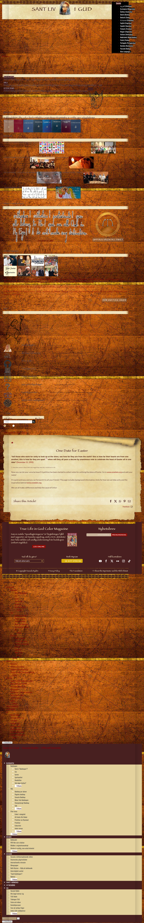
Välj (12, 613)
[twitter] (112, 561)
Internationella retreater (18, 686)
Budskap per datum (21, 615)
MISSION (9, 678)
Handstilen (18, 604)
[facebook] (106, 561)
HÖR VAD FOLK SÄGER (114, 300)
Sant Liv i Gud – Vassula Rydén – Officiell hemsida (32, 747)
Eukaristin (18, 649)
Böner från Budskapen (21, 624)
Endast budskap (21, 426)
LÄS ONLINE (39, 547)
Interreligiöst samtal (17, 695)
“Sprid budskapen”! (16, 698)
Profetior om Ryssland (21, 644)
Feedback (126, 507)
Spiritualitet (18, 601)
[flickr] (117, 561)
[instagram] (123, 561)
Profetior (17, 647)
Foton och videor (16, 726)
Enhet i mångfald (20, 638)
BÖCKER (8, 661)
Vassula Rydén (15, 715)
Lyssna (17, 598)
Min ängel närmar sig (17, 717)
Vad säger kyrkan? (20, 607)
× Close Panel (7, 742)
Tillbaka (18, 610)
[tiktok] (129, 561)
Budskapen (14, 590)
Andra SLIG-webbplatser (18, 735)
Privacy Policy (54, 571)
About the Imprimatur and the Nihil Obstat (111, 571)
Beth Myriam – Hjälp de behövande (21, 692)
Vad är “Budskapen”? (21, 593)
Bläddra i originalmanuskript (19, 669)
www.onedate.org (114, 472)
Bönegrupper (14, 689)
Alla (8, 426)
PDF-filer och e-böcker (17, 666)
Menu (6, 56)
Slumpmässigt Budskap (22, 627)
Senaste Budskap (20, 621)
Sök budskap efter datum (15, 433)
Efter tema (14, 635)
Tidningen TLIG (15, 723)
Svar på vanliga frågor (17, 732)
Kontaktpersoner (16, 729)
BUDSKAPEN (10, 587)
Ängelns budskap (20, 618)
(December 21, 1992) (24, 462)
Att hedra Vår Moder (21, 641)
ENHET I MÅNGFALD (12, 706)
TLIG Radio (14, 720)
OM (7, 712)
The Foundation (75, 571)
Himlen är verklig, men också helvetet (22, 672)
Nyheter (13, 700)
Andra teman (19, 652)
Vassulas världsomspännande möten (22, 681)
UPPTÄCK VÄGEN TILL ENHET (108, 240)
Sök (16, 630)
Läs (16, 595)
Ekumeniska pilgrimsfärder (19, 683)
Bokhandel (14, 664)
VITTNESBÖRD (10, 709)
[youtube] (100, 561)
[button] (14, 763)
